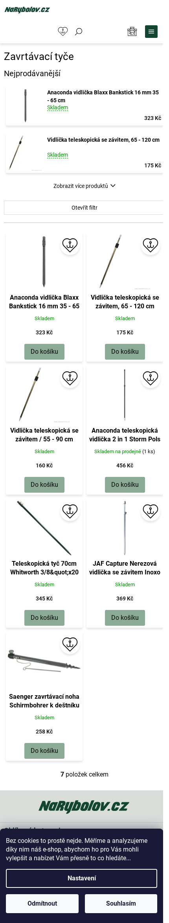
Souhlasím (121, 903)
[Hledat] (78, 31)
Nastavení (82, 878)
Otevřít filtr (84, 207)
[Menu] (151, 31)
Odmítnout (42, 903)
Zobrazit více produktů (80, 186)
